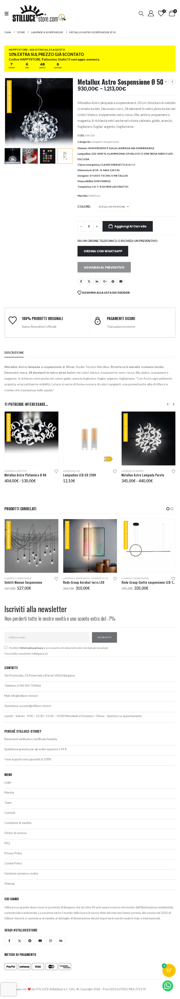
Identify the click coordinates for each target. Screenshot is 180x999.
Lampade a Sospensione (105, 141)
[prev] (166, 82)
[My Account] (150, 13)
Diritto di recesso (15, 833)
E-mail (120, 281)
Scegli (51, 419)
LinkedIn (97, 281)
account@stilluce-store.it (35, 706)
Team (8, 802)
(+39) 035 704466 (29, 685)
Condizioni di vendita (17, 823)
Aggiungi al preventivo (104, 267)
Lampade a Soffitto (15, 471)
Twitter (19, 940)
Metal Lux (94, 195)
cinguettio (89, 281)
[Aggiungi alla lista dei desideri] (56, 471)
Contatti (9, 812)
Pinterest (113, 281)
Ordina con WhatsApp (103, 251)
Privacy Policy (13, 853)
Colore (83, 206)
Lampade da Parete (132, 471)
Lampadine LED (71, 471)
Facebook (81, 281)
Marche (9, 792)
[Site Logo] (39, 13)
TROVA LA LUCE (78, 974)
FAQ (7, 843)
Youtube (40, 940)
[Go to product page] (90, 438)
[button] (7, 13)
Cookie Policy (13, 863)
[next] (172, 82)
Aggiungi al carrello (130, 226)
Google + (104, 281)
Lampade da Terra (43, 578)
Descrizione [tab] (14, 352)
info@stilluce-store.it (24, 695)
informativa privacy (31, 648)
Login (7, 782)
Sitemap (9, 883)
